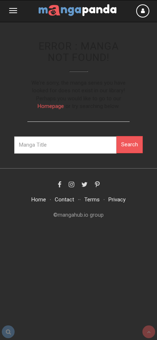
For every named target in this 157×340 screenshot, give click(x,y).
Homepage (51, 106)
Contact (64, 199)
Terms (92, 199)
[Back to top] (148, 331)
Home (38, 199)
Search (129, 144)
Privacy (117, 199)
